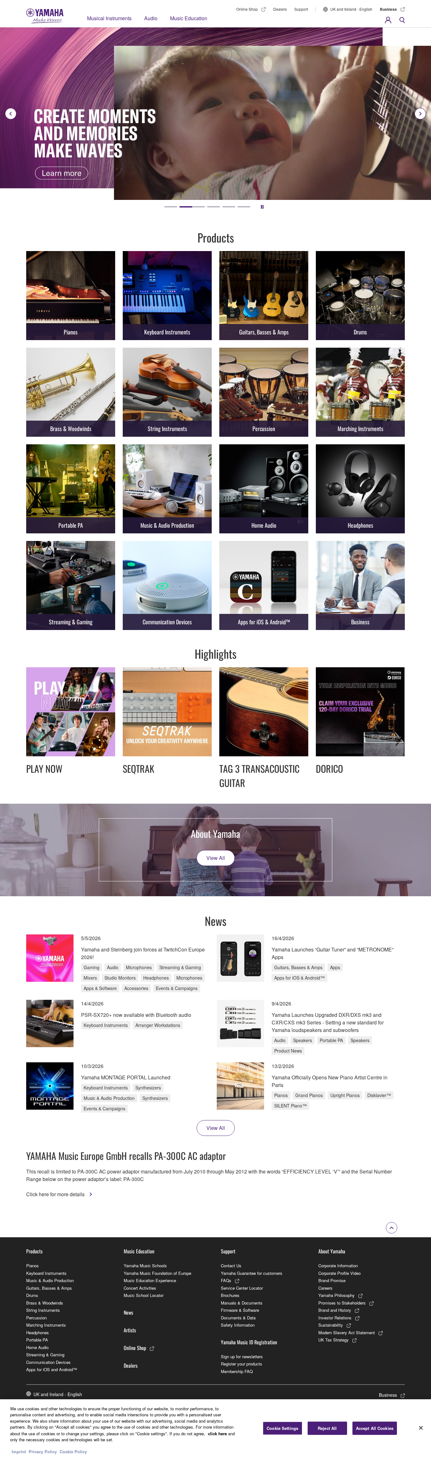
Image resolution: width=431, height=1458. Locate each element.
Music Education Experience (150, 1280)
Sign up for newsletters (242, 1356)
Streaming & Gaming (45, 1355)
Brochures (230, 1295)
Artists (130, 1330)
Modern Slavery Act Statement (346, 1332)
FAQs (226, 1280)
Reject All (327, 1428)
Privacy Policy (43, 1452)
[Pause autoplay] (262, 207)
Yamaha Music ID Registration (249, 1342)
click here (217, 1433)
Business (388, 9)
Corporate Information (338, 1266)
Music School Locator (143, 1295)
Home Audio (37, 1347)
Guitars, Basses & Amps (49, 1288)
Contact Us (231, 1266)
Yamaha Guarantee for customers (251, 1273)
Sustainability (330, 1325)
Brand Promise (331, 1280)
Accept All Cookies (374, 1428)
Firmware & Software (240, 1310)
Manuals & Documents (242, 1303)
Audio (150, 18)
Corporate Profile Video (339, 1273)
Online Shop (247, 9)
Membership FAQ (237, 1371)
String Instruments (43, 1310)
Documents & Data (238, 1318)
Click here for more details (56, 1194)
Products (34, 1251)
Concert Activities (140, 1288)
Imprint (19, 1452)
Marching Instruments (46, 1325)
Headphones (37, 1332)
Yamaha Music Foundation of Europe (157, 1273)
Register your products (241, 1364)
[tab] (170, 207)
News (128, 1312)
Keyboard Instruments (46, 1273)
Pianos (32, 1266)
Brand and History (334, 1310)
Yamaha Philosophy (336, 1295)
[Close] (421, 1428)
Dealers (280, 9)
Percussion (36, 1318)
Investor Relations (334, 1318)
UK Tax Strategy (333, 1340)
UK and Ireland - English (351, 9)
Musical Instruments (109, 18)
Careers (325, 1288)
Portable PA (37, 1340)
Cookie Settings (282, 1428)
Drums (32, 1295)
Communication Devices (48, 1362)
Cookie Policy (73, 1452)
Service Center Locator (242, 1288)
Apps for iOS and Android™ (51, 1369)
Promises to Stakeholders (342, 1303)
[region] (215, 1428)
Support (301, 9)
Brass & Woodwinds (44, 1303)
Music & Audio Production (50, 1280)
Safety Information (238, 1325)
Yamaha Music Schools (145, 1266)
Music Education (188, 18)
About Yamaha (331, 1251)
